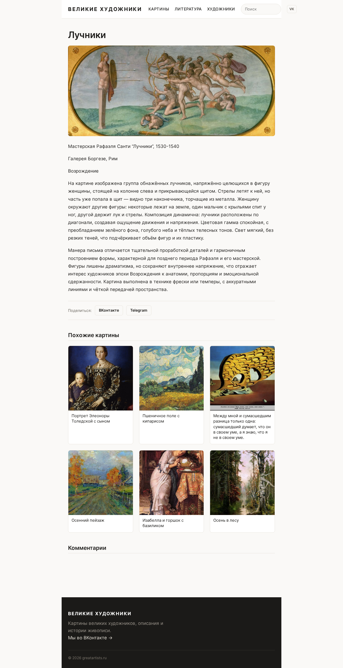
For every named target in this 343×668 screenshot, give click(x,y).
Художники (221, 9)
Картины (158, 9)
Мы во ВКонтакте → (90, 637)
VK (291, 9)
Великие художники (105, 9)
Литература (188, 9)
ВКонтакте (109, 310)
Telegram (138, 310)
